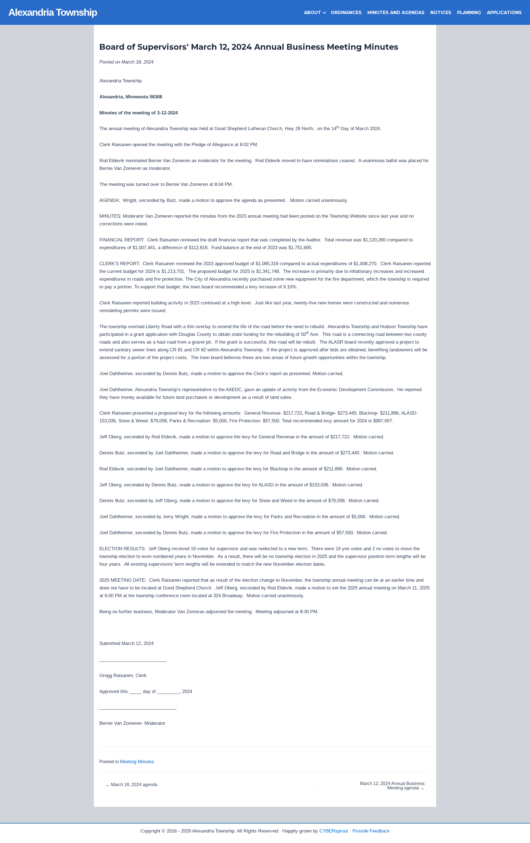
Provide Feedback (371, 831)
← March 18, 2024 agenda (131, 785)
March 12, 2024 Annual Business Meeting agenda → (392, 785)
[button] (324, 13)
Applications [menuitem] (504, 12)
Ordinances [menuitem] (346, 12)
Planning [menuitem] (469, 12)
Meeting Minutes (137, 761)
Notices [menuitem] (440, 12)
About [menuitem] (312, 12)
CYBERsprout (333, 831)
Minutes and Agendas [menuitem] (396, 12)
